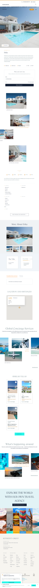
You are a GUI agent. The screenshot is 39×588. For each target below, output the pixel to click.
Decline (29, 585)
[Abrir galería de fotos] (19, 27)
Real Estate (4, 9)
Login (31, 560)
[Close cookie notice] (37, 584)
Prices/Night (25, 259)
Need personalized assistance (18, 214)
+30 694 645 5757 (26, 1)
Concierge (4, 557)
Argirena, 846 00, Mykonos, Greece (7, 547)
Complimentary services (11, 276)
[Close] (20, 575)
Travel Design (5, 562)
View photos (6, 45)
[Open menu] (36, 9)
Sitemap (32, 565)
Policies (21, 276)
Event (25, 555)
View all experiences (34, 475)
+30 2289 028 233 (5, 548)
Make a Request (19, 85)
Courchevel (18, 562)
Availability (31, 259)
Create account (11, 582)
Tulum (17, 564)
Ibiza (17, 555)
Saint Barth (18, 560)
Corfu (11, 562)
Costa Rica (18, 566)
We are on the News (33, 558)
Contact (33, 1)
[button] (19, 79)
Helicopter (25, 560)
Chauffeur (25, 562)
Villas (4, 555)
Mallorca (17, 557)
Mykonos (11, 555)
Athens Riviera (12, 564)
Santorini (11, 557)
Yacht (24, 557)
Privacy (4, 586)
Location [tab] (10, 297)
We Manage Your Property (32, 6)
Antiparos (11, 560)
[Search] (36, 4)
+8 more (5, 206)
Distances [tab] (15, 297)
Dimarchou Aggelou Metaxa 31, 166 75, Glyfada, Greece (10, 542)
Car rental (25, 564)
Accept (34, 585)
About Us (32, 555)
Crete (11, 566)
